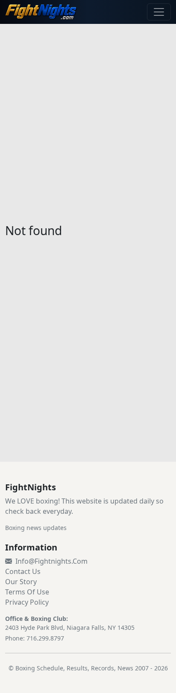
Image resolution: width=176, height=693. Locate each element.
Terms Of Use (27, 592)
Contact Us (23, 571)
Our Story (21, 581)
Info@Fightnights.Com (51, 561)
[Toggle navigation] (159, 11)
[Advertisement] (88, 119)
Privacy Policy (27, 602)
